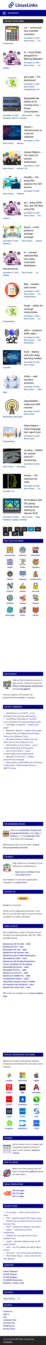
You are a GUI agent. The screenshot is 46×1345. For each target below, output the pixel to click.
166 (6, 534)
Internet (20, 143)
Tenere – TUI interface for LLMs (31, 478)
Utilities (6, 68)
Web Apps (18, 417)
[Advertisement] (23, 646)
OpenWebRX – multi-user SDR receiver (32, 404)
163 (24, 529)
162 (17, 529)
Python (13, 836)
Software (20, 194)
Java (37, 833)
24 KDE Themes (10, 1274)
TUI (38, 89)
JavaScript (30, 836)
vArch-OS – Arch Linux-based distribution (24, 1253)
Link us (6, 1314)
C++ (19, 836)
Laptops (15, 520)
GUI (39, 340)
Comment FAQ (9, 1320)
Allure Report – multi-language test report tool (32, 429)
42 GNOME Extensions (13, 1280)
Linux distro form (23, 874)
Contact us (8, 1311)
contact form (21, 882)
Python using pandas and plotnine (27, 686)
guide (32, 1171)
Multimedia (29, 343)
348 (14, 534)
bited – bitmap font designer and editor (23, 1227)
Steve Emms (29, 41)
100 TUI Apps (18, 1193)
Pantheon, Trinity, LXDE (13, 1283)
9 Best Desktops (10, 1271)
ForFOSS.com (9, 1323)
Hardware (7, 118)
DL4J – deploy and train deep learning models (33, 355)
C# (23, 836)
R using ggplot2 (23, 689)
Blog (38, 115)
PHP (37, 836)
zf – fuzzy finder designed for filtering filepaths (33, 55)
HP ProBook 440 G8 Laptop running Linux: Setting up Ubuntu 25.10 (33, 507)
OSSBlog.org (8, 1326)
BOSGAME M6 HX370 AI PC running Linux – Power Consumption (32, 105)
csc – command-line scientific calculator (33, 31)
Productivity (8, 43)
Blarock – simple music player (29, 730)
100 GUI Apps (18, 1190)
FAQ (5, 1317)
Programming (30, 89)
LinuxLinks (8, 1342)
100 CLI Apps (18, 1196)
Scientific (7, 367)
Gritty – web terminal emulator (30, 379)
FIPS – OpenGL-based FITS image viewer (24, 1218)
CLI (39, 41)
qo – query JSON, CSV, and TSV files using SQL (33, 205)
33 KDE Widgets (10, 1277)
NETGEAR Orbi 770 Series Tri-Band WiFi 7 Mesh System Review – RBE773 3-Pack (22, 765)
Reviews (23, 118)
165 (38, 529)
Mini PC (15, 118)
